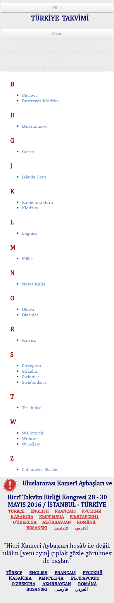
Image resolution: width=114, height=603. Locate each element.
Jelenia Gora (34, 177)
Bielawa (30, 95)
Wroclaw (31, 444)
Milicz (27, 258)
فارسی (61, 527)
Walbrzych (32, 433)
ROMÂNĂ (86, 522)
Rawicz (29, 340)
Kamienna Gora (37, 202)
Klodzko (30, 208)
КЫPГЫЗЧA (51, 516)
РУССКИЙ (91, 511)
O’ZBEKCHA (25, 522)
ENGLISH (39, 511)
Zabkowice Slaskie (40, 469)
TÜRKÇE (16, 511)
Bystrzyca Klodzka (40, 101)
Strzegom (31, 365)
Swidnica (31, 376)
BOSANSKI (36, 527)
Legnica (29, 233)
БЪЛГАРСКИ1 (84, 516)
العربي (81, 527)
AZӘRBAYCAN (56, 522)
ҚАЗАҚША (22, 516)
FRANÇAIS (65, 511)
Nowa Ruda (33, 284)
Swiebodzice (34, 382)
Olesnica (30, 315)
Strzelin (29, 371)
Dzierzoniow (34, 126)
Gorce (28, 151)
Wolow (29, 438)
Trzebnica (32, 407)
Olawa (28, 309)
